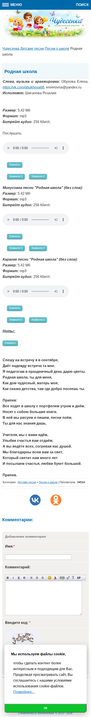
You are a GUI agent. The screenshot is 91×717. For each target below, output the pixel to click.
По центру (37, 578)
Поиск (82, 5)
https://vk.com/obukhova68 (23, 87)
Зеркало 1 (16, 176)
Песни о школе (48, 482)
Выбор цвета (55, 578)
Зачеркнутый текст (24, 578)
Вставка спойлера (78, 578)
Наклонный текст (13, 578)
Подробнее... (23, 692)
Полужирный (7, 578)
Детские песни (27, 482)
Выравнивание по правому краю (42, 578)
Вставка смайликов (49, 578)
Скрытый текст (62, 578)
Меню (15, 5)
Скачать (14, 164)
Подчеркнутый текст (18, 578)
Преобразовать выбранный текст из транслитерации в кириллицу (73, 578)
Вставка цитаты (67, 578)
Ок (45, 708)
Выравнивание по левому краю (31, 578)
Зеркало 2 (38, 176)
